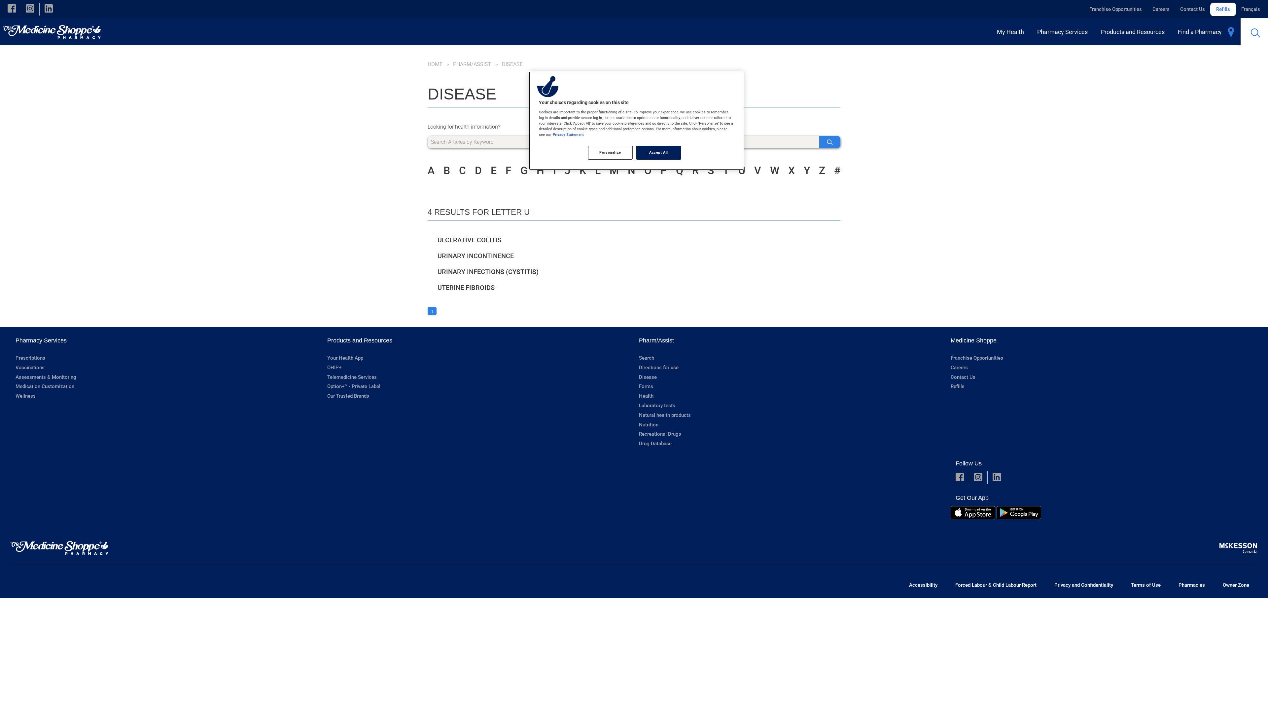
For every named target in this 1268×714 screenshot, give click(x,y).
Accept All (658, 152)
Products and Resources (359, 340)
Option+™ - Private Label (353, 386)
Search (646, 358)
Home (435, 64)
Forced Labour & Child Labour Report (996, 585)
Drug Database (655, 444)
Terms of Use (1146, 585)
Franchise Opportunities (1115, 9)
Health (646, 396)
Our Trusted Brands (348, 396)
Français (1250, 9)
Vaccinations (30, 368)
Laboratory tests (657, 406)
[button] (12, 9)
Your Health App (345, 358)
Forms (646, 386)
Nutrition (648, 425)
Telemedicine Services (352, 377)
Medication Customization (45, 386)
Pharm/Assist (472, 64)
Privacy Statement (568, 134)
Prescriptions (30, 358)
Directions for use (659, 368)
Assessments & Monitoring (46, 377)
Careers (1161, 9)
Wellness (26, 396)
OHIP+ (334, 368)
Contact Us (1192, 9)
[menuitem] (1012, 32)
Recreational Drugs (660, 434)
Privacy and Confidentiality (1083, 585)
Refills (1223, 9)
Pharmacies (1192, 585)
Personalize (610, 152)
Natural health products (665, 415)
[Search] (829, 142)
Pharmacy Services (41, 340)
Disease (648, 377)
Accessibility (923, 585)
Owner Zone (1236, 585)
